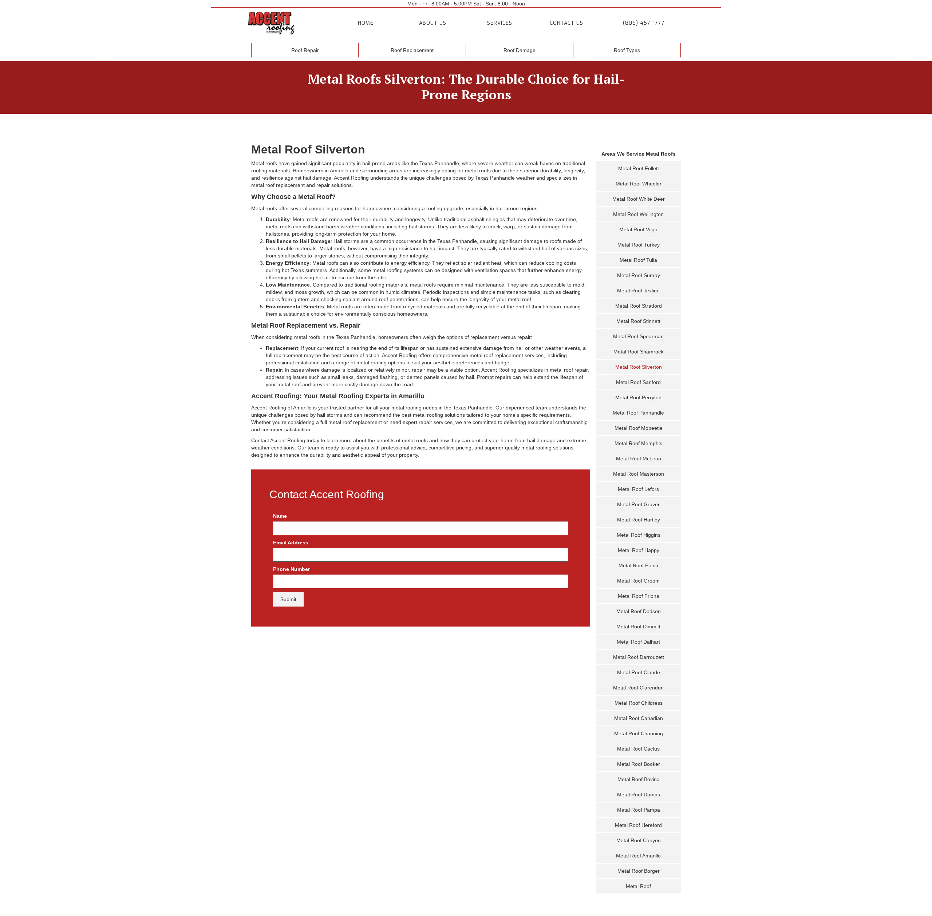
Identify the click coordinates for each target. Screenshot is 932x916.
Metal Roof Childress (639, 703)
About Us (432, 23)
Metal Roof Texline (638, 290)
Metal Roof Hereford (638, 825)
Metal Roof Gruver (638, 504)
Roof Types (627, 50)
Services (499, 23)
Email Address (290, 542)
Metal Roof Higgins (638, 535)
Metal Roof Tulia (638, 260)
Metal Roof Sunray (638, 275)
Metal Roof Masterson (638, 474)
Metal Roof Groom (638, 581)
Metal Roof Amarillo (638, 856)
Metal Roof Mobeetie (639, 428)
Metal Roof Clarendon (638, 688)
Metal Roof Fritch (638, 565)
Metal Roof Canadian (638, 718)
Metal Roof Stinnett (638, 321)
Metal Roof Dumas (638, 794)
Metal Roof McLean (638, 458)
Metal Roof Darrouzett (638, 657)
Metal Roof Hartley (638, 520)
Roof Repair (305, 50)
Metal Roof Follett (638, 168)
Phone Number (291, 569)
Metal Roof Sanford (638, 382)
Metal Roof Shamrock (638, 352)
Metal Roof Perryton (638, 397)
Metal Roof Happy (638, 550)
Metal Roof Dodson (638, 611)
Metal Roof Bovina (638, 779)
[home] (288, 23)
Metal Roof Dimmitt (638, 626)
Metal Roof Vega (638, 229)
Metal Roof (638, 886)
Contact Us (566, 23)
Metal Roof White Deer (638, 199)
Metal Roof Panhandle (638, 413)
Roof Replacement (412, 50)
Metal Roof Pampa (638, 810)
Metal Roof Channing (638, 733)
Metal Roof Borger (638, 871)
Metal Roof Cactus (638, 749)
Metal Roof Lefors (638, 489)
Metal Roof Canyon (638, 840)
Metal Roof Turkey (638, 245)
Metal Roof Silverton (638, 367)
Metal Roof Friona (638, 596)
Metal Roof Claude (638, 672)
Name (280, 516)
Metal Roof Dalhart (638, 642)
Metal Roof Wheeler (639, 184)
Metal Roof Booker (638, 764)
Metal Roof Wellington (638, 214)
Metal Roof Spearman (638, 336)
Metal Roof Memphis (638, 443)
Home (366, 23)
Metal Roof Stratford (638, 306)
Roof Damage (519, 50)
